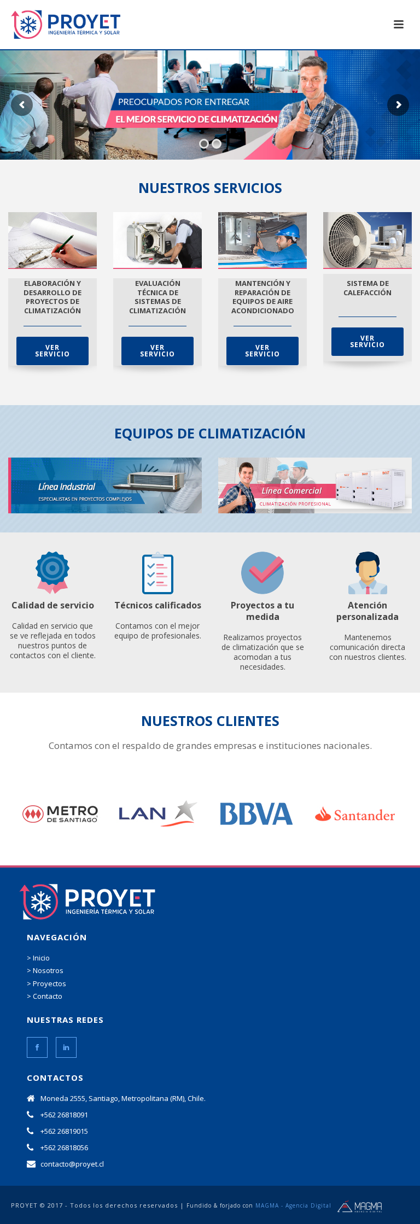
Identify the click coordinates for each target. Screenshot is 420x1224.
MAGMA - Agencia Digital (293, 1205)
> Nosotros (45, 970)
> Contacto (44, 996)
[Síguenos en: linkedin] (66, 1047)
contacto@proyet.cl (72, 1164)
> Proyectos (46, 983)
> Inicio (38, 958)
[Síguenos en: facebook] (37, 1047)
